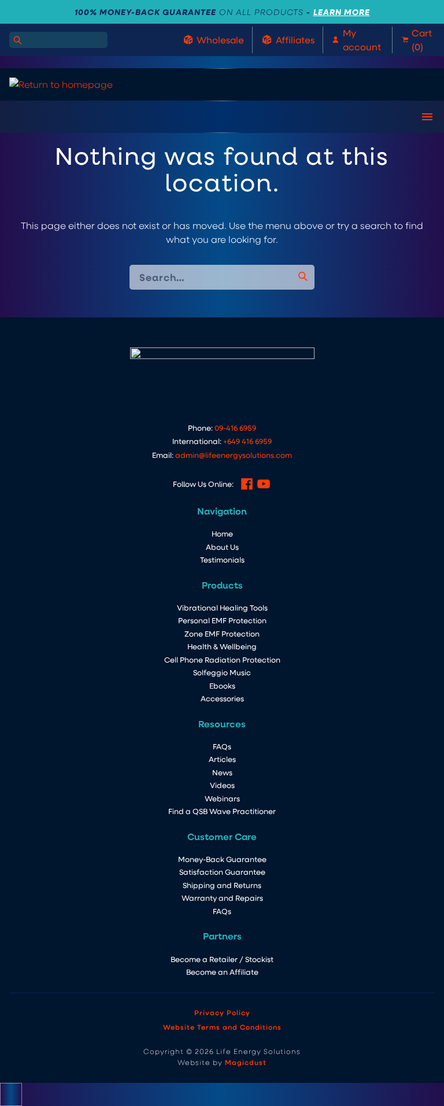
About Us (222, 547)
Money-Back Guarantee (222, 859)
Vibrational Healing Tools (222, 607)
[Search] (17, 40)
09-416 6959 (235, 427)
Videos (222, 785)
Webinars (222, 798)
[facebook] (246, 483)
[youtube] (263, 483)
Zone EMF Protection (222, 633)
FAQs (222, 746)
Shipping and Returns (222, 885)
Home (222, 533)
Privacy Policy (222, 1012)
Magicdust (246, 1062)
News (222, 772)
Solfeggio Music (222, 672)
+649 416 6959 (247, 441)
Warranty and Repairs (222, 897)
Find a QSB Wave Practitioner (222, 811)
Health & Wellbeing (222, 646)
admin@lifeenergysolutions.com (233, 455)
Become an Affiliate (222, 971)
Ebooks (222, 685)
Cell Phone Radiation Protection (222, 659)
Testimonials (222, 559)
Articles (222, 759)
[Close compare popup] (11, 1094)
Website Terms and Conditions (222, 1026)
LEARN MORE (341, 11)
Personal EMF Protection (222, 620)
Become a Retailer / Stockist (222, 959)
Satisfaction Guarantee (222, 871)
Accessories (222, 698)
